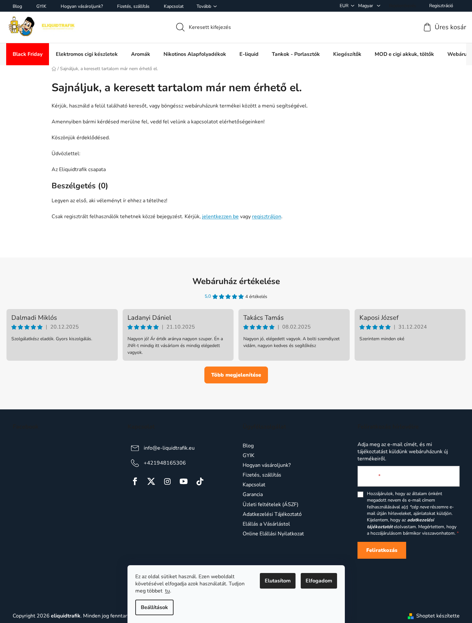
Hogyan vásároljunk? (82, 6)
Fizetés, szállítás (133, 6)
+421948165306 (165, 463)
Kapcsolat (174, 6)
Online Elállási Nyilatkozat (273, 533)
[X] (151, 481)
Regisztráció (441, 6)
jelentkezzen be (220, 216)
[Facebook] (134, 481)
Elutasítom (278, 580)
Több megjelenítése (236, 375)
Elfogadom (319, 580)
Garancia (253, 494)
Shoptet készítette (438, 615)
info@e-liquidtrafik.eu (169, 448)
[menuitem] (27, 54)
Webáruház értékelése (236, 281)
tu (167, 590)
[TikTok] (199, 481)
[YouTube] (183, 481)
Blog (17, 6)
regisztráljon (266, 216)
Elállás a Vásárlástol (266, 524)
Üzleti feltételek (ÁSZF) (270, 504)
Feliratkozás (381, 550)
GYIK (41, 6)
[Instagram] (167, 481)
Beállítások (154, 607)
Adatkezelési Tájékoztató (272, 514)
